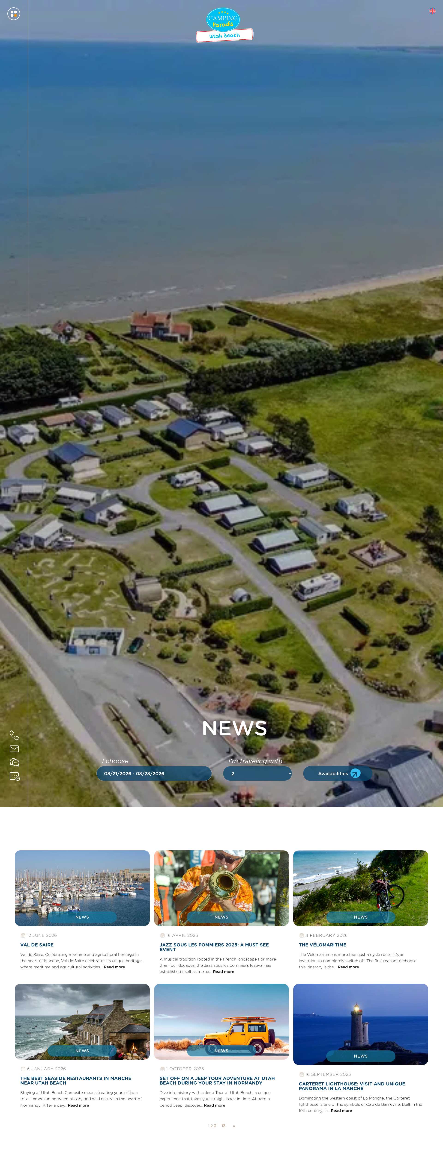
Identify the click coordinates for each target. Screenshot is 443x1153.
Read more (30, 862)
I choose (115, 761)
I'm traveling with (255, 761)
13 (224, 1125)
